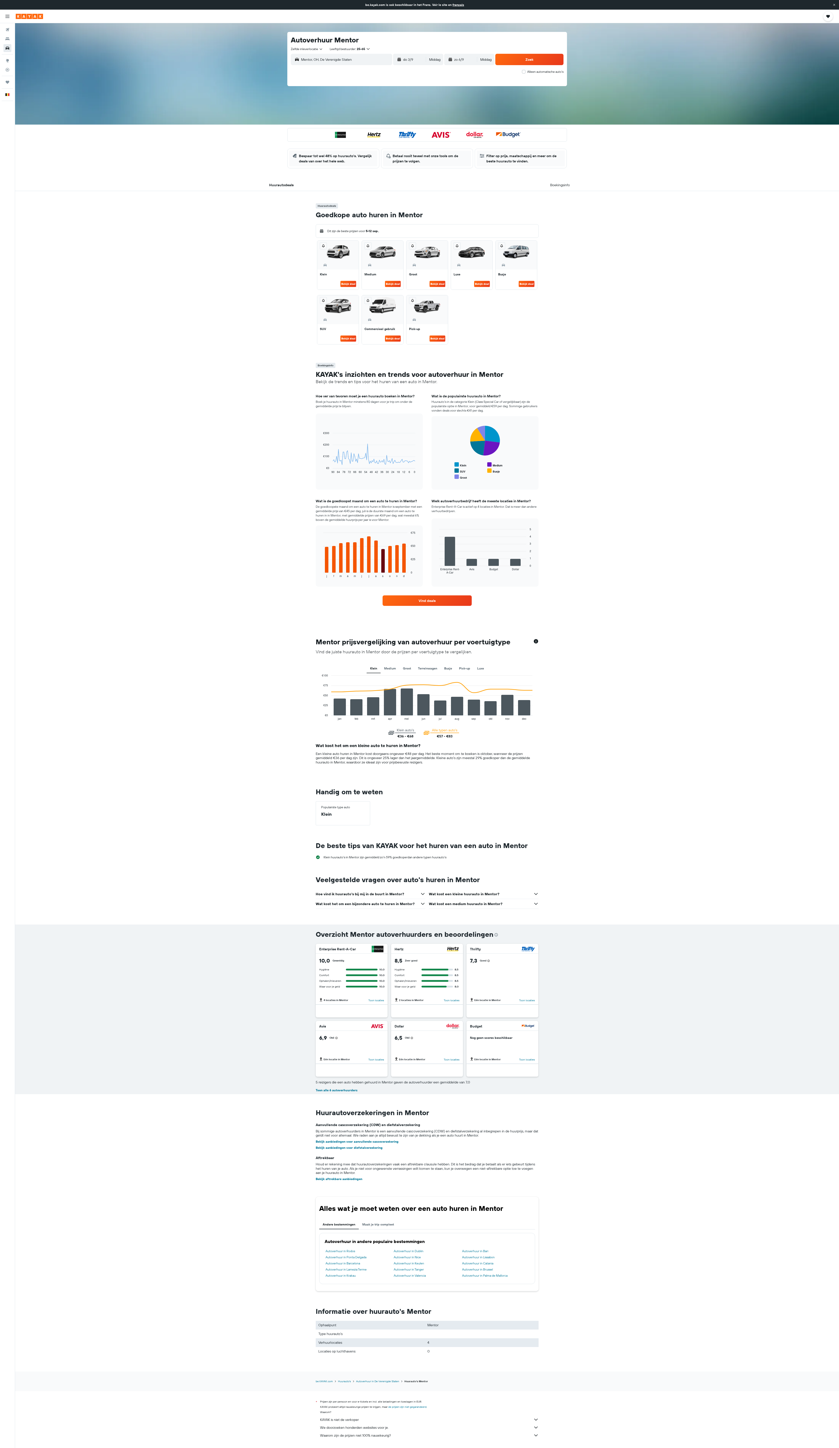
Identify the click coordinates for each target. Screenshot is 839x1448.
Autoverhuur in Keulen (409, 1263)
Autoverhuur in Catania (477, 1263)
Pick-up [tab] (464, 668)
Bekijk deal (348, 283)
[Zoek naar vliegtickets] (7, 29)
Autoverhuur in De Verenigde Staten (377, 1381)
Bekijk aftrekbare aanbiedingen (339, 1179)
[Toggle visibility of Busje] (493, 470)
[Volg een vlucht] (7, 69)
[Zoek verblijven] (7, 39)
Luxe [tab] (480, 668)
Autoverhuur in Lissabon (478, 1257)
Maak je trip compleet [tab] (378, 1224)
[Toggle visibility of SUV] (459, 470)
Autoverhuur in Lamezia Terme (346, 1269)
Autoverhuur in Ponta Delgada (346, 1257)
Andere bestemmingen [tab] (339, 1224)
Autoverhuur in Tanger (409, 1269)
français (458, 5)
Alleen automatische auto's (545, 72)
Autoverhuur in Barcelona (343, 1263)
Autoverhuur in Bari (475, 1251)
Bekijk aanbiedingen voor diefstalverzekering (349, 1148)
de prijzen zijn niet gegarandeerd (407, 1406)
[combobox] (307, 49)
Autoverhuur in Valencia (410, 1276)
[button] (834, 5)
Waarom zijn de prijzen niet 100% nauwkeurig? (355, 1435)
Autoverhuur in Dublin (408, 1251)
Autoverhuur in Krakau (341, 1276)
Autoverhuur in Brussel (477, 1269)
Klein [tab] (373, 668)
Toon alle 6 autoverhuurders (336, 1090)
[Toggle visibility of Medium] (495, 464)
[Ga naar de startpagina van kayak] (29, 16)
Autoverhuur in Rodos (340, 1251)
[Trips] (7, 82)
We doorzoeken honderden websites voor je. (354, 1427)
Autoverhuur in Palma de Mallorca (485, 1276)
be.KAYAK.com (324, 1381)
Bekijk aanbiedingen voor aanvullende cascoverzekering (357, 1142)
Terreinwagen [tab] (427, 668)
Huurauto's (344, 1381)
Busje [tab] (448, 668)
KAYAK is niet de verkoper (339, 1419)
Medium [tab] (390, 668)
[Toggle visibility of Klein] (460, 464)
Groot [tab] (407, 668)
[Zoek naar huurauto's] (7, 48)
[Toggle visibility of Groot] (460, 477)
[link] (427, 600)
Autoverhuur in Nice (407, 1257)
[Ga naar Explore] (7, 60)
